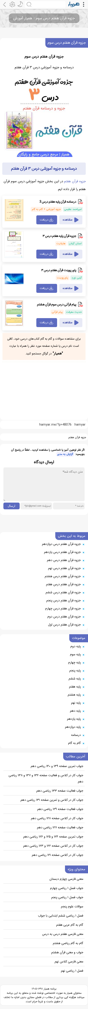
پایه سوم (75, 654)
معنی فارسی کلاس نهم (69, 961)
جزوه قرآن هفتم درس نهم (64, 568)
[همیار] (74, 4)
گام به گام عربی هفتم (69, 924)
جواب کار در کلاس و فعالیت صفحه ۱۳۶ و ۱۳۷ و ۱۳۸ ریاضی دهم (46, 778)
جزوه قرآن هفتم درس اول (64, 624)
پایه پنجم (75, 670)
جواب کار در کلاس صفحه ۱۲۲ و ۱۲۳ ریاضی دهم (53, 845)
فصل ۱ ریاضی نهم (72, 970)
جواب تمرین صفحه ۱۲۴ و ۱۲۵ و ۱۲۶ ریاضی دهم (53, 836)
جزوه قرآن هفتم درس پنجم (63, 600)
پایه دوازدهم (73, 726)
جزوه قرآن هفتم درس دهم (64, 560)
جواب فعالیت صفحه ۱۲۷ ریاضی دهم (60, 827)
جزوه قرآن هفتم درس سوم (67, 42)
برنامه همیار (49, 989)
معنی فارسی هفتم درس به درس (62, 934)
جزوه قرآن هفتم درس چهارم (63, 608)
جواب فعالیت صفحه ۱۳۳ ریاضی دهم (59, 790)
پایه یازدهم (74, 718)
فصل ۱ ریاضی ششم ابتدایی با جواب (60, 915)
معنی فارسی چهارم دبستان (66, 878)
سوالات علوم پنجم (72, 906)
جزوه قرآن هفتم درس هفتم (63, 584)
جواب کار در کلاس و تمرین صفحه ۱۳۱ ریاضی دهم (52, 799)
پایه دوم (75, 646)
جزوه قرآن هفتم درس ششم (63, 592)
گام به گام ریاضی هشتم (68, 943)
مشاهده (67, 219)
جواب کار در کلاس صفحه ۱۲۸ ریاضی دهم (57, 818)
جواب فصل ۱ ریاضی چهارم (66, 888)
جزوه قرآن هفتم (75, 181)
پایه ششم (75, 678)
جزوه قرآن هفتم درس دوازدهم (61, 544)
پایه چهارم (74, 662)
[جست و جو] (45, 4)
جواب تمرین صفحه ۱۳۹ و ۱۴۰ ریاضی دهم (57, 766)
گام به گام (74, 743)
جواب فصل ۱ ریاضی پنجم (67, 897)
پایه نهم (76, 702)
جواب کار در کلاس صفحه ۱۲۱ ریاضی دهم (57, 855)
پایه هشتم (74, 694)
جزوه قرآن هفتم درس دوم (64, 616)
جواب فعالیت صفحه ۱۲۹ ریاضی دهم (60, 809)
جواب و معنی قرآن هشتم (67, 952)
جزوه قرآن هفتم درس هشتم (63, 576)
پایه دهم (75, 710)
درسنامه (76, 735)
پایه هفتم (75, 686)
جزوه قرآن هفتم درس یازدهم (62, 552)
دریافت (44, 219)
